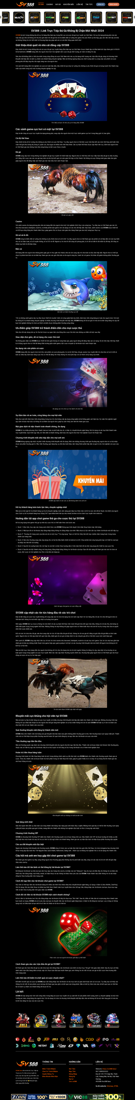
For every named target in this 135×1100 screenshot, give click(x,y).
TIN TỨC (89, 4)
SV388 (41, 4)
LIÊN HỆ (79, 4)
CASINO (49, 4)
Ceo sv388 (73, 1081)
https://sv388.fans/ (109, 1069)
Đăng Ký (72, 1076)
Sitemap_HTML (112, 1086)
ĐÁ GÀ (58, 4)
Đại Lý (71, 1079)
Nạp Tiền (72, 1071)
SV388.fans (19, 1070)
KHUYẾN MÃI (68, 4)
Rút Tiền (72, 1069)
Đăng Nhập (73, 1074)
